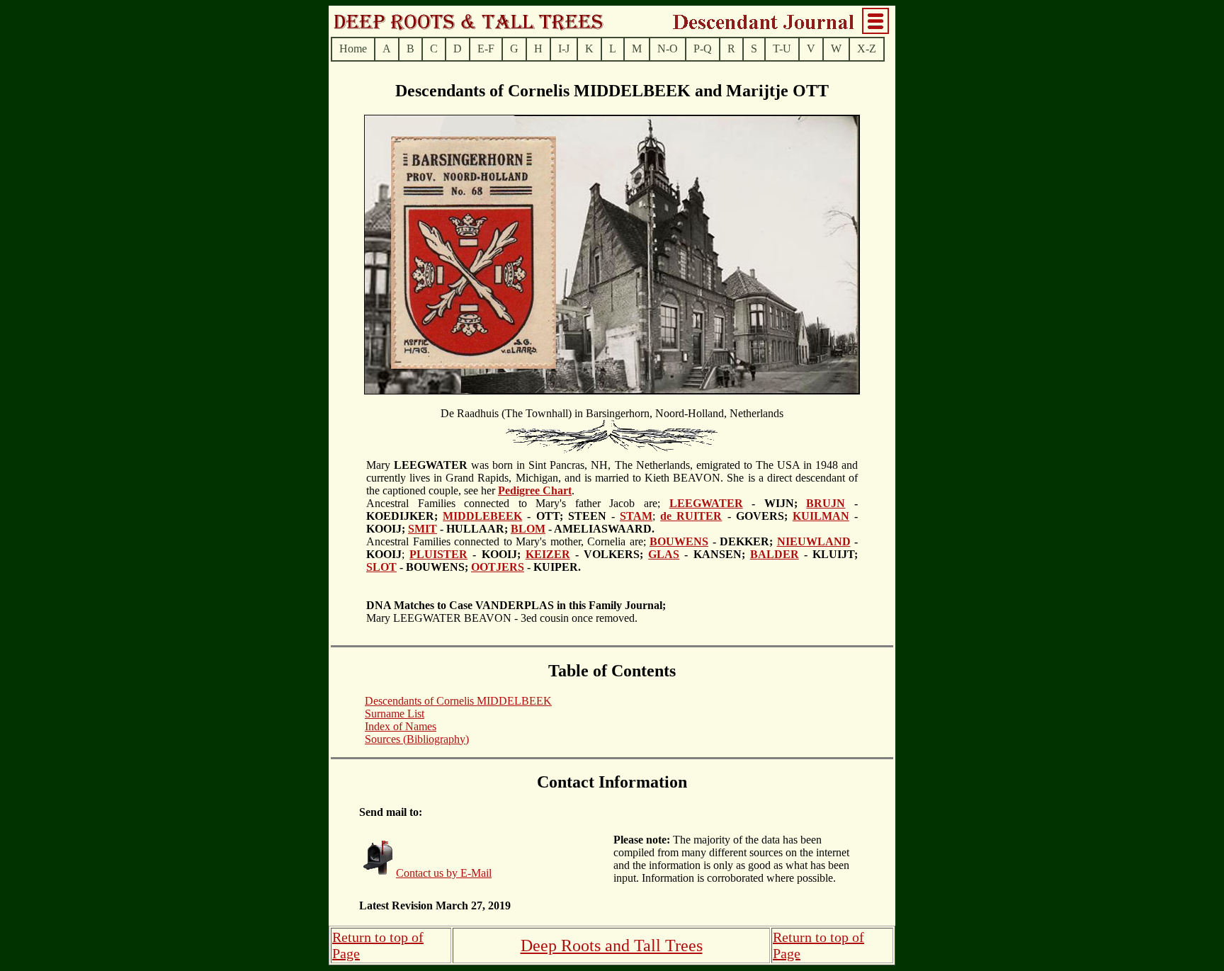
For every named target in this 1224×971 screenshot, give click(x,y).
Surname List (394, 714)
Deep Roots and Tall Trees (612, 945)
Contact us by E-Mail (444, 873)
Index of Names (400, 726)
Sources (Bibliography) (417, 739)
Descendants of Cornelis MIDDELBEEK (458, 701)
